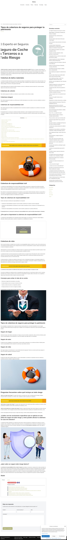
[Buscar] (65, 25)
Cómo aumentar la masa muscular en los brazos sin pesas (18, 489)
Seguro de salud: (4, 136)
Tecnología (41, 4)
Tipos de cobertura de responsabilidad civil (8, 126)
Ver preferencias (61, 536)
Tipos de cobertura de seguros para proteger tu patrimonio (10, 131)
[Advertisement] (33, 13)
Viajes (45, 4)
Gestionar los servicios (45, 533)
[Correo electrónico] (19, 482)
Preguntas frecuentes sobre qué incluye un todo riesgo (10, 137)
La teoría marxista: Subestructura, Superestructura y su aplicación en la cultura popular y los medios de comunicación (56, 46)
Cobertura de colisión (4, 121)
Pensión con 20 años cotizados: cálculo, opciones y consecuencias (19, 492)
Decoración (22, 4)
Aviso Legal (59, 538)
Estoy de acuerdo (23, 231)
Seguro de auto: (3, 133)
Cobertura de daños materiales (6, 119)
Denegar (53, 536)
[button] (65, 526)
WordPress (3, 538)
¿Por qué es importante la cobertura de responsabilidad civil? (11, 127)
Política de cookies (48, 538)
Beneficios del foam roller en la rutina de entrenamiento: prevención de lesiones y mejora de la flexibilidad (57, 106)
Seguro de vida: (3, 135)
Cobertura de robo (4, 128)
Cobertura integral (4, 122)
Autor (2, 142)
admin (8, 480)
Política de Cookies (32, 537)
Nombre (4, 509)
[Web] (17, 482)
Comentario (5, 514)
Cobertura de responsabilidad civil (6, 123)
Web (31, 509)
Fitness (32, 4)
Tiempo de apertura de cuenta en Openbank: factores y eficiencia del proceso (21, 495)
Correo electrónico (20, 509)
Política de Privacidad (54, 538)
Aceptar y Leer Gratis (45, 536)
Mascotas (36, 4)
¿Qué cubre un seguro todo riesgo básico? (8, 141)
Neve (2, 537)
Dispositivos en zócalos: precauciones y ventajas (57, 100)
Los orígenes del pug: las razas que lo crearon (57, 30)
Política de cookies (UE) (18, 538)
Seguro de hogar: (4, 132)
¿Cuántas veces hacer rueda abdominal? (56, 165)
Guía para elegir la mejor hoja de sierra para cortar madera (18, 488)
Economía (27, 4)
